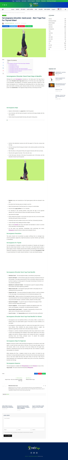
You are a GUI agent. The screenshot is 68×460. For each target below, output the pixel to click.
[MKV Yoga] (34, 5)
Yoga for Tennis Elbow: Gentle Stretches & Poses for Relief (38, 407)
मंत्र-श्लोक (41, 9)
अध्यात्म (17, 9)
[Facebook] (3, 62)
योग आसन (23, 9)
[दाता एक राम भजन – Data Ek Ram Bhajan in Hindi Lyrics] (52, 74)
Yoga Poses (18, 1)
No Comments (24, 23)
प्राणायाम (50, 41)
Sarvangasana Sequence (14, 72)
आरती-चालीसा (30, 9)
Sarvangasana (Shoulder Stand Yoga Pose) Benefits (19, 68)
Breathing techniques (51, 1)
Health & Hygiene (31, 1)
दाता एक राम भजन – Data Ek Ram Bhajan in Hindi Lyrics (60, 73)
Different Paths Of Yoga (30, 379)
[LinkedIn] (3, 68)
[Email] (3, 73)
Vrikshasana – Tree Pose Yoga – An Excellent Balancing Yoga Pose (60, 96)
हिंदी (49, 49)
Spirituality (24, 1)
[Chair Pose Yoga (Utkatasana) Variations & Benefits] (52, 79)
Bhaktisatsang (40, 456)
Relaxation (43, 1)
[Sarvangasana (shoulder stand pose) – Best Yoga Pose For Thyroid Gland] (24, 43)
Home (12, 9)
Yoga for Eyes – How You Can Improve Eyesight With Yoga (13, 380)
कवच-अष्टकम (47, 9)
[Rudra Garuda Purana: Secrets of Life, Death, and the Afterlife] (52, 85)
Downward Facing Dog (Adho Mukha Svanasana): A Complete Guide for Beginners (23, 407)
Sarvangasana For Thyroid (14, 67)
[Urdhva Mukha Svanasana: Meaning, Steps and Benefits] (9, 401)
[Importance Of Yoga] (52, 91)
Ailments (38, 1)
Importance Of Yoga (58, 89)
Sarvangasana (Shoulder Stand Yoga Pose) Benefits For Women (21, 69)
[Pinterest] (3, 71)
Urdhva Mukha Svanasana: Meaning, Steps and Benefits (7, 407)
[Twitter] (3, 65)
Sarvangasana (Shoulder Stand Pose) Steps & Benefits (19, 63)
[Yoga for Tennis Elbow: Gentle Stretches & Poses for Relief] (39, 401)
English (53, 9)
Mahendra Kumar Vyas (9, 23)
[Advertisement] (25, 97)
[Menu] (3, 9)
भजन (36, 9)
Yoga (13, 1)
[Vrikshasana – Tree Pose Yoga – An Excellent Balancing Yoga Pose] (52, 97)
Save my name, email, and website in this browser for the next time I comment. (19, 432)
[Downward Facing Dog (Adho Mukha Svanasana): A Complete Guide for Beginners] (24, 401)
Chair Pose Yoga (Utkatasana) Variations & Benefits (60, 79)
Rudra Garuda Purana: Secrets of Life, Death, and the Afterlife (60, 84)
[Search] (65, 9)
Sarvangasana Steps (13, 64)
